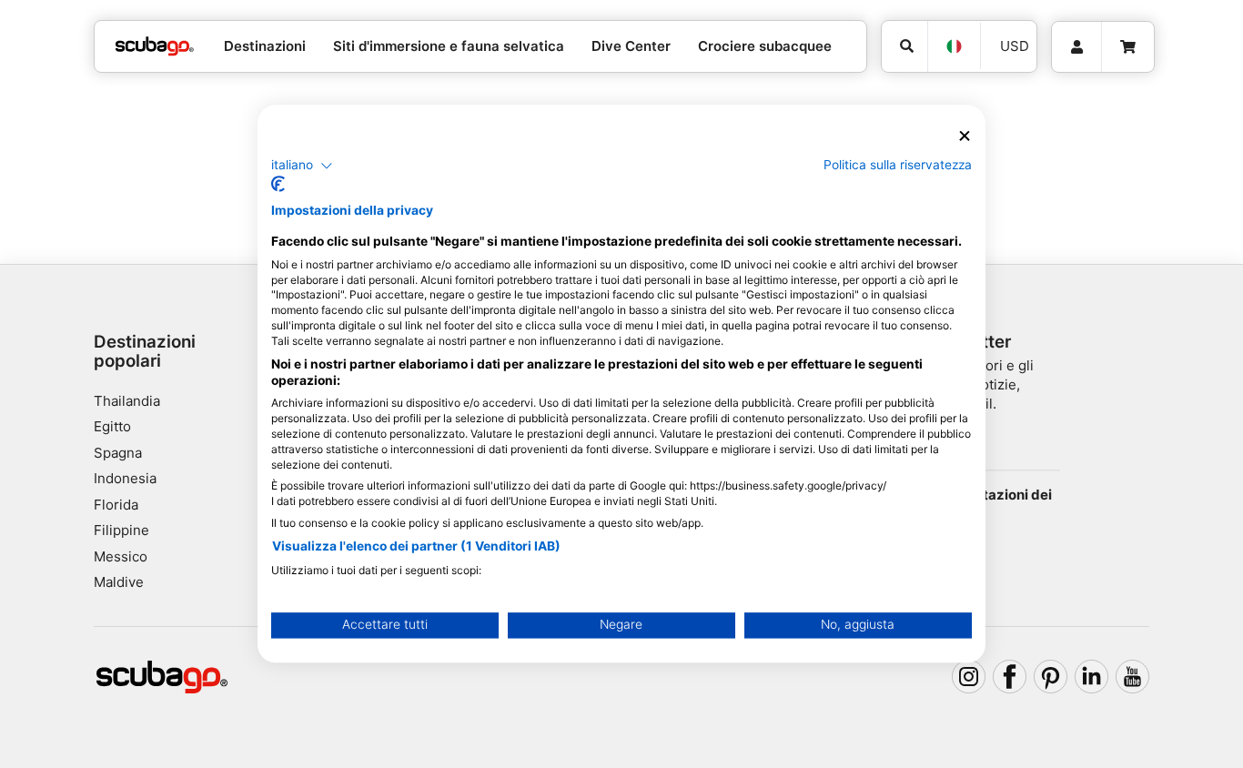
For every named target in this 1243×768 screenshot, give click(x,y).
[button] (302, 166)
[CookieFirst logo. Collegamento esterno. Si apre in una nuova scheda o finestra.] (278, 185)
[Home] (155, 46)
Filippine (121, 530)
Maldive (119, 582)
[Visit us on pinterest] (1051, 677)
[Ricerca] (904, 46)
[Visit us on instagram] (969, 677)
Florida (116, 504)
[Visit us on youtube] (1133, 677)
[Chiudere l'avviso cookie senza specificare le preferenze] (964, 136)
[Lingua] (953, 46)
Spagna (118, 452)
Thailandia (127, 400)
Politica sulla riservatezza (898, 164)
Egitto (112, 426)
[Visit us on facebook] (1010, 677)
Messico (120, 556)
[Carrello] (1128, 47)
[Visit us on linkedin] (1092, 677)
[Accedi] (1076, 47)
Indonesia (125, 478)
